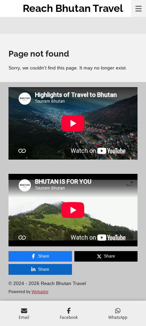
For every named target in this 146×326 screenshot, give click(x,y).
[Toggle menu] (138, 8)
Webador (40, 291)
